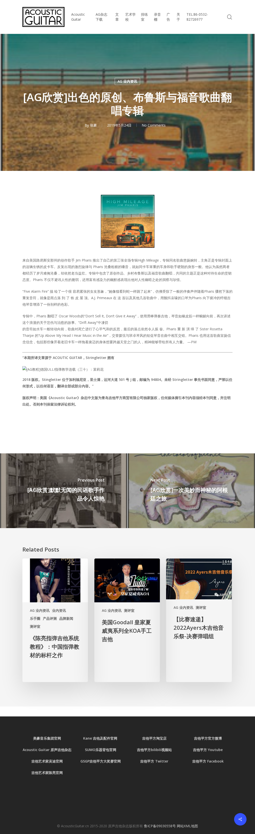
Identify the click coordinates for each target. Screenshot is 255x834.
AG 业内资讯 (127, 81)
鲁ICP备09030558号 (160, 826)
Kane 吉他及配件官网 (100, 738)
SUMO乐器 (93, 749)
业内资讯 (59, 610)
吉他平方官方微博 (208, 738)
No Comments (154, 125)
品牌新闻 (66, 618)
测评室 (35, 626)
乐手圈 (35, 618)
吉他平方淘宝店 (154, 738)
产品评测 (50, 618)
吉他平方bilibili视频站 (154, 749)
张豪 (93, 125)
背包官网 (109, 749)
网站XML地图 (187, 826)
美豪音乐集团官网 (47, 738)
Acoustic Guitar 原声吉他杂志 (47, 749)
